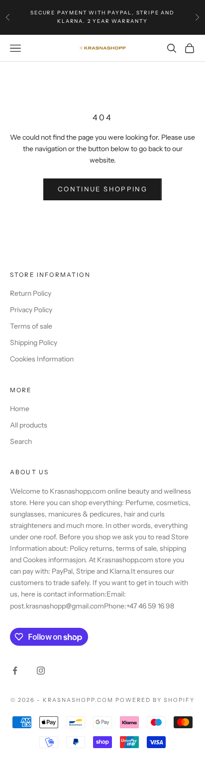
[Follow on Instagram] (41, 671)
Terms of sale (31, 326)
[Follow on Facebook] (15, 671)
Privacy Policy (31, 309)
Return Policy (30, 293)
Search (21, 441)
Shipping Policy (33, 342)
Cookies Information (42, 358)
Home (19, 408)
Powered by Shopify (155, 699)
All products (28, 425)
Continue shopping (102, 189)
